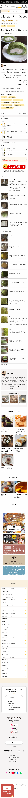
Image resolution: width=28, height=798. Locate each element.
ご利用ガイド (12, 755)
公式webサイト (13, 388)
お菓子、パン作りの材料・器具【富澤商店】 (10, 20)
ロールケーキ (10, 25)
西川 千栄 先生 (7, 65)
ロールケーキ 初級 (5, 102)
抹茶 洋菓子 (4, 97)
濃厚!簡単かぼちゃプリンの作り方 (20, 495)
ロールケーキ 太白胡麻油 (7, 105)
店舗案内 (20, 786)
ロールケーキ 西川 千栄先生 (7, 107)
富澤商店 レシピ (4, 21)
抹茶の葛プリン (5, 429)
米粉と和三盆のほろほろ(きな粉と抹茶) (7, 450)
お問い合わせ (11, 709)
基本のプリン (4, 494)
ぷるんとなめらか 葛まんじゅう (7, 469)
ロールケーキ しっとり (6, 99)
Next (26, 400)
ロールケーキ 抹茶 (15, 102)
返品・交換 (10, 705)
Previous (2, 400)
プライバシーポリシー (14, 761)
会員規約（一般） (13, 759)
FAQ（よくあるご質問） (14, 757)
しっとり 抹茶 (12, 97)
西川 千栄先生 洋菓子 (18, 99)
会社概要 (15, 746)
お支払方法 (10, 701)
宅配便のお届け (11, 703)
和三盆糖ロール (18, 450)
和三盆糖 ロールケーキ (19, 105)
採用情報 (25, 786)
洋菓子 (4, 25)
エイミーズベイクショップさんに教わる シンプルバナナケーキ (21, 431)
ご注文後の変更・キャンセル (14, 707)
